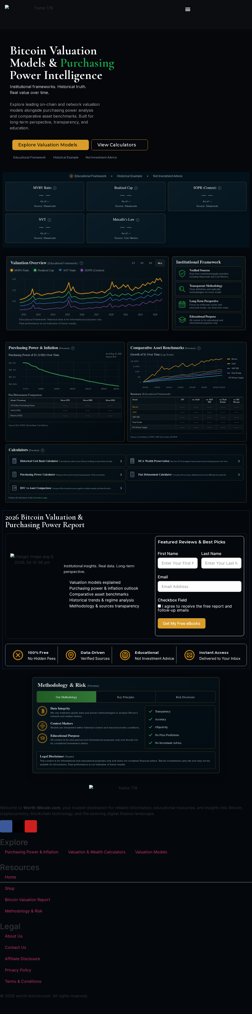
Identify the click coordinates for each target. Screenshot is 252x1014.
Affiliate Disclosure (22, 958)
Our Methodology (66, 697)
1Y (133, 263)
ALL (160, 263)
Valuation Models (151, 851)
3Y (142, 263)
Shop (10, 888)
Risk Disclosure (185, 697)
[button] (188, 9)
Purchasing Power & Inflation (31, 851)
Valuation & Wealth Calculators (96, 851)
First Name (168, 553)
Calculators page (40, 498)
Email (163, 576)
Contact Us (15, 947)
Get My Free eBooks (181, 623)
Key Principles (125, 697)
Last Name (211, 553)
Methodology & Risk (23, 910)
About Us (13, 936)
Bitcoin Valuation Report (27, 899)
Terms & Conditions (23, 981)
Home (10, 877)
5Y (150, 263)
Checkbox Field (172, 600)
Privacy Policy (18, 970)
